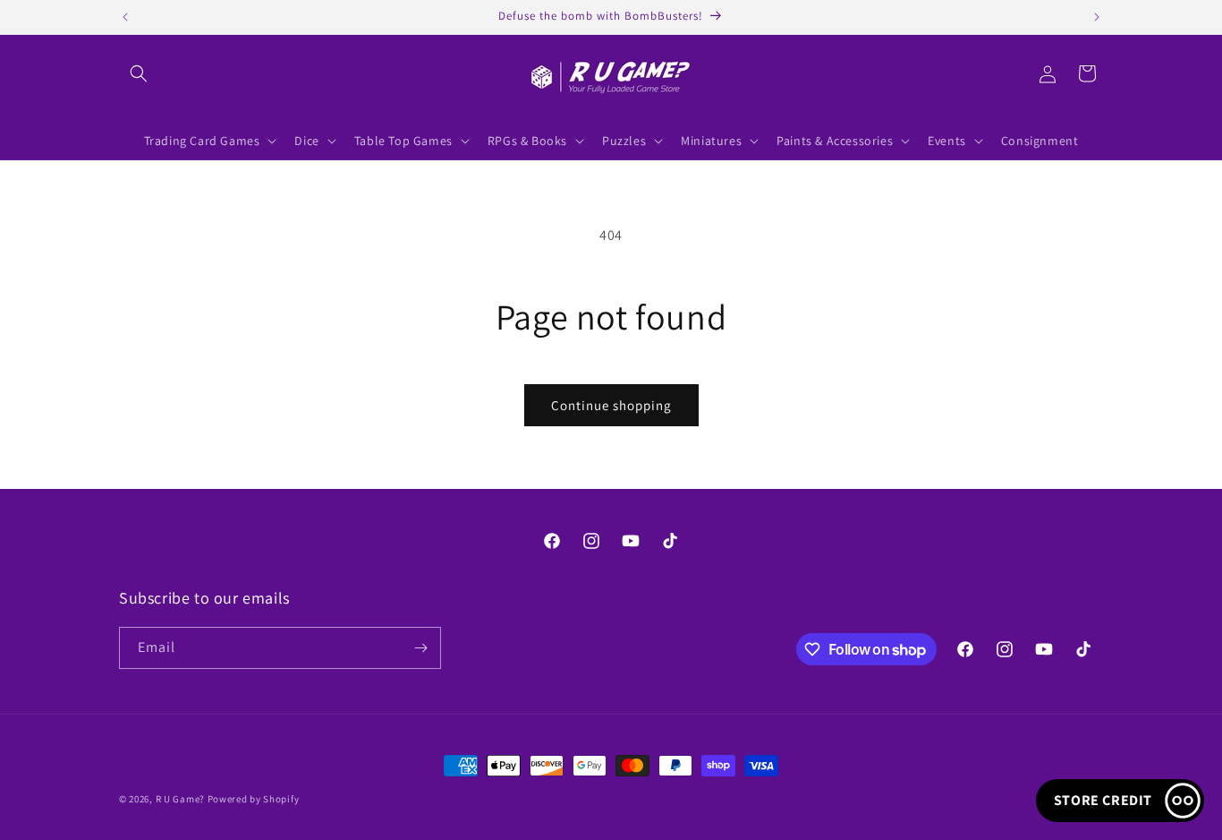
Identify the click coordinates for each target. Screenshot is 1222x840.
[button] (138, 73)
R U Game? (180, 799)
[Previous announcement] (125, 17)
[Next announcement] (1096, 17)
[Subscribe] (420, 648)
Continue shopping (611, 405)
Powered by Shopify (254, 799)
